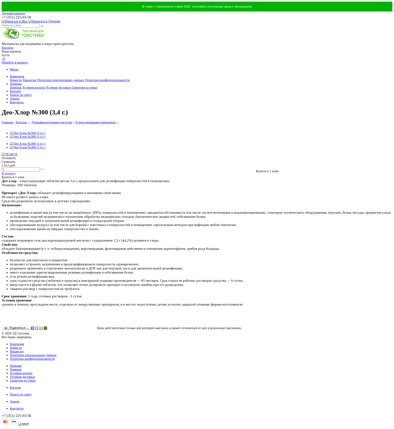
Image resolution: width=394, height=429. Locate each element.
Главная (7, 122)
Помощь (16, 84)
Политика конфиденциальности (107, 80)
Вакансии (30, 80)
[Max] (14, 21)
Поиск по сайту (21, 95)
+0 (3, 58)
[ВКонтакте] (32, 328)
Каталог (15, 91)
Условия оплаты (33, 87)
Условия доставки (58, 87)
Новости (16, 80)
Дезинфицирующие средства (51, 122)
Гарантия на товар (84, 87)
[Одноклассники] (41, 328)
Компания (17, 76)
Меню (14, 69)
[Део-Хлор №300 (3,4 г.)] (27, 133)
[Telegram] (44, 21)
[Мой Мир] (45, 328)
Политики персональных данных (60, 80)
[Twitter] (37, 328)
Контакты (17, 102)
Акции (14, 98)
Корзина (7, 47)
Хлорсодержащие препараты (95, 122)
